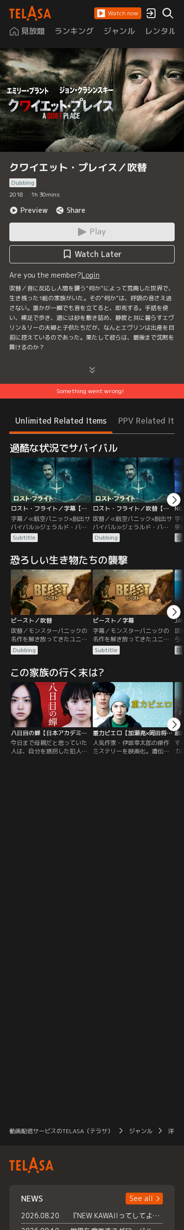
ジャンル (141, 1131)
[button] (117, 13)
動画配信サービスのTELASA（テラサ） (61, 1131)
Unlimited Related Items (60, 420)
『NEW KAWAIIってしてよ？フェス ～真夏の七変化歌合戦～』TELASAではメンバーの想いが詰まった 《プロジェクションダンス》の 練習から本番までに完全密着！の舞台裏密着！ (116, 1215)
